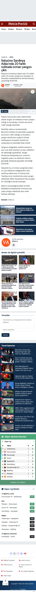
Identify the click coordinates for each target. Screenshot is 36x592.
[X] (14, 553)
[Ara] (34, 24)
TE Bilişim (23, 589)
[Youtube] (25, 553)
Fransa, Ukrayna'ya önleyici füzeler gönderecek (24, 267)
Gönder (5, 335)
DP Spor (27, 29)
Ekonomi (19, 29)
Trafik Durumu (7, 565)
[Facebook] (11, 553)
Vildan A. (15, 241)
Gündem (11, 29)
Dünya (3, 29)
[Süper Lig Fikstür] (33, 489)
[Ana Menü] (2, 24)
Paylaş (5, 111)
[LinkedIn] (21, 553)
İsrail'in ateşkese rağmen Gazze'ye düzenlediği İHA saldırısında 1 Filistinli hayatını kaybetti (26, 304)
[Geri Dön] (5, 581)
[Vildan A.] (6, 242)
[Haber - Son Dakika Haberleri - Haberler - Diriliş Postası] (18, 24)
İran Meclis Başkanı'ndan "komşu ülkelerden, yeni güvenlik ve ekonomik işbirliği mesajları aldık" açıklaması (9, 305)
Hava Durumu (25, 560)
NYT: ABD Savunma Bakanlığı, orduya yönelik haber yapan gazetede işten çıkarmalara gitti (26, 286)
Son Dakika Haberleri (27, 571)
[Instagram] (18, 553)
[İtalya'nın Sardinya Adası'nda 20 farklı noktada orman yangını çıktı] (18, 98)
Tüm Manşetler (8, 571)
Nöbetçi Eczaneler (9, 560)
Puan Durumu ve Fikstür (25, 566)
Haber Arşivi (7, 576)
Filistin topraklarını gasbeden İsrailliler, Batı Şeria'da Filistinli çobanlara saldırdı (9, 286)
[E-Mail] (13, 245)
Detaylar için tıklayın (18, 482)
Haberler (4, 57)
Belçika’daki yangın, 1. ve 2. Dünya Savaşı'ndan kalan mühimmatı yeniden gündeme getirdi (9, 268)
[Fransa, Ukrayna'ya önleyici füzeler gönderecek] (27, 260)
